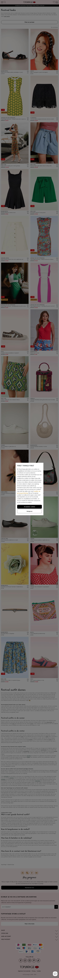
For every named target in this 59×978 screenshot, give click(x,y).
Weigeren (29, 511)
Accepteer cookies (29, 506)
